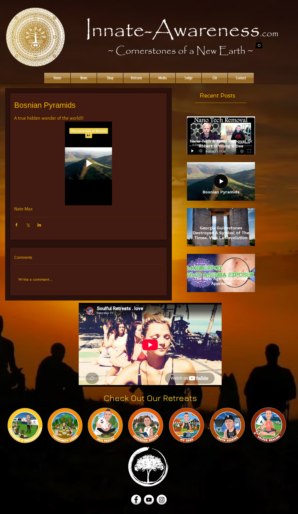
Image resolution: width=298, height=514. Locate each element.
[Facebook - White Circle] (136, 500)
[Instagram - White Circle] (162, 500)
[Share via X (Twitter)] (28, 225)
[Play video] (88, 163)
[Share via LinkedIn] (39, 225)
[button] (259, 43)
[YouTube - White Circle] (149, 500)
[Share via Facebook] (16, 225)
